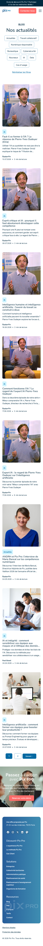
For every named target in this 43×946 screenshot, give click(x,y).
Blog (8, 902)
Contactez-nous (27, 11)
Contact (9, 917)
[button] (39, 11)
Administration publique (16, 874)
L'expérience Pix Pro (14, 846)
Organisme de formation (16, 889)
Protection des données (11, 932)
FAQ (8, 905)
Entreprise (10, 866)
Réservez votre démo (21, 798)
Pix (26, 822)
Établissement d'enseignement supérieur (18, 883)
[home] (6, 11)
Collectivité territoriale (15, 870)
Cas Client (10, 854)
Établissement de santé (15, 878)
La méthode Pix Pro (14, 850)
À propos (9, 909)
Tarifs (8, 913)
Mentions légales (8, 927)
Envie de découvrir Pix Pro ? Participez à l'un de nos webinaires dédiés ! (21, 3)
